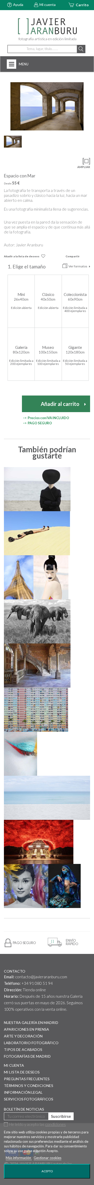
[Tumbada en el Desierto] (37, 533)
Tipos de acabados (23, 1049)
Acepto (47, 1171)
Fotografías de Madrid (27, 1056)
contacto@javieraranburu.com (41, 976)
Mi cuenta (47, 4)
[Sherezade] (64, 886)
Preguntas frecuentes (27, 1079)
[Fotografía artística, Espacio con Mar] (47, 106)
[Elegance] (37, 489)
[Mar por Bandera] (47, 798)
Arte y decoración (23, 1036)
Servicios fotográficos (28, 1099)
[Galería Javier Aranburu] (47, 26)
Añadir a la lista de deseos (21, 256)
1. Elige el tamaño (27, 266)
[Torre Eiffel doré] (18, 577)
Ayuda (18, 4)
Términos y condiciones (28, 1085)
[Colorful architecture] (36, 710)
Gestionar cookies (47, 1158)
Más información (19, 1158)
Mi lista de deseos (22, 1072)
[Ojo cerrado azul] (20, 754)
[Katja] (50, 577)
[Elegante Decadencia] (37, 665)
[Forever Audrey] (26, 886)
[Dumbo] (37, 621)
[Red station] (38, 842)
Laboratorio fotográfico (31, 1043)
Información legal (23, 1092)
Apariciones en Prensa (26, 1029)
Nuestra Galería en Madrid (31, 1022)
